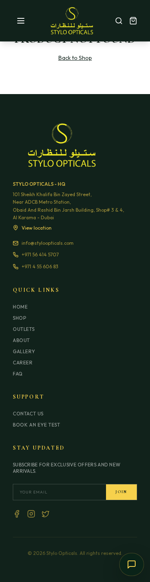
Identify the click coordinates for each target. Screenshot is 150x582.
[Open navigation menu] (21, 21)
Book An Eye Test (36, 425)
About (21, 340)
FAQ (18, 374)
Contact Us (28, 414)
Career (23, 363)
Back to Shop (75, 57)
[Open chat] (132, 564)
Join (121, 492)
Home (20, 307)
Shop (19, 318)
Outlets (23, 329)
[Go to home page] (72, 21)
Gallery (24, 351)
